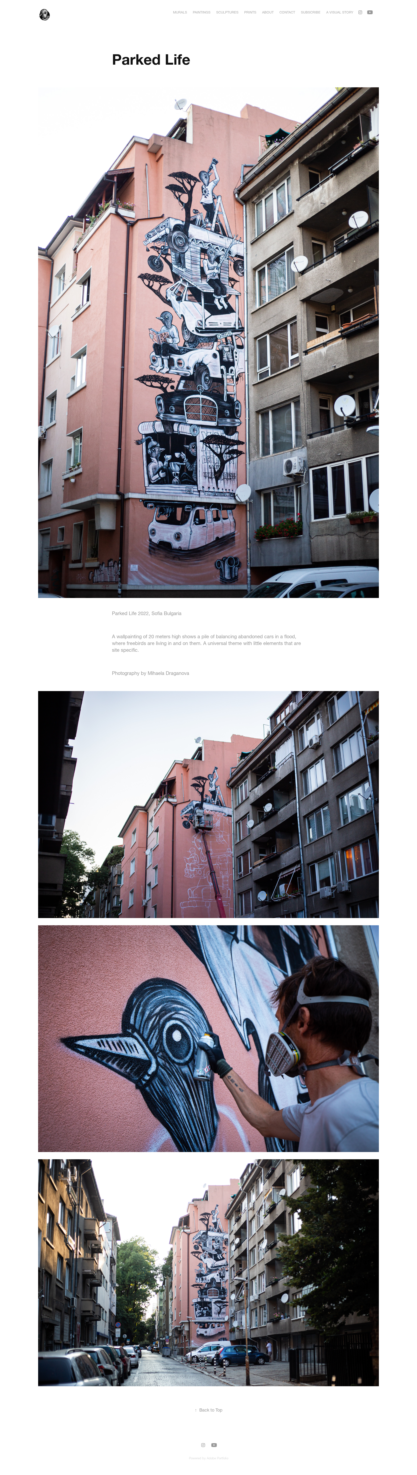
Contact (287, 12)
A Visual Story (339, 12)
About (268, 12)
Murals (180, 12)
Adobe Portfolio (217, 1458)
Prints (250, 12)
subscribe (310, 12)
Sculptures (227, 12)
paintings (201, 12)
